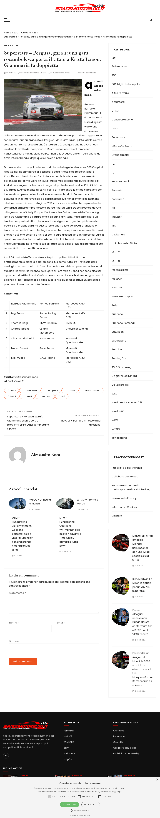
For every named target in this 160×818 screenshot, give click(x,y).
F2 (113, 164)
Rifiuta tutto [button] (90, 804)
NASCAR (117, 287)
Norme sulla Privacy (124, 498)
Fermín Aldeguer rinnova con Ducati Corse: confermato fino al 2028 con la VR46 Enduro (142, 622)
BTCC (115, 110)
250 (114, 75)
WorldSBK (118, 411)
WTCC (116, 429)
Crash (71, 390)
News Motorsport (122, 296)
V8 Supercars (120, 385)
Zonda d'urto (120, 438)
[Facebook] (6, 755)
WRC (115, 420)
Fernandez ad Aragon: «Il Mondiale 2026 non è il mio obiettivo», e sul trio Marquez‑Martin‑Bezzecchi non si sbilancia (142, 669)
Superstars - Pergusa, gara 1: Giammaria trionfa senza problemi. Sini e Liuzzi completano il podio (28, 422)
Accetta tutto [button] (70, 804)
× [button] (157, 779)
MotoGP (117, 279)
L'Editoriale (118, 234)
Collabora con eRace (125, 476)
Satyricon (118, 332)
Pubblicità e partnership (127, 468)
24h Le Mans (119, 66)
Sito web (14, 641)
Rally (115, 305)
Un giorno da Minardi (124, 376)
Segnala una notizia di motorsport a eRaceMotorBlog (131, 487)
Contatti (117, 516)
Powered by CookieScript (80, 816)
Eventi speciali (120, 155)
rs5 (63, 396)
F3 (113, 173)
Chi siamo (118, 730)
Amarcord (118, 102)
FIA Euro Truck (121, 181)
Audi (13, 390)
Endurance (118, 137)
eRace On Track (122, 146)
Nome (14, 622)
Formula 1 (117, 190)
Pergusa (47, 396)
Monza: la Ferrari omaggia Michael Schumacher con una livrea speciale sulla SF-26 (142, 548)
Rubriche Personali (123, 323)
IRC (114, 225)
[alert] (80, 797)
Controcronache (122, 119)
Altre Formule (120, 93)
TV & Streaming (121, 367)
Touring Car (11, 45)
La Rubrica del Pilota (124, 243)
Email (61, 622)
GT (113, 208)
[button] (80, 810)
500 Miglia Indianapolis (126, 84)
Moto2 (116, 252)
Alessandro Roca (61, 73)
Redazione (119, 736)
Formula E (118, 199)
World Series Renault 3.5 (127, 402)
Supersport (119, 340)
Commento (17, 593)
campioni (52, 390)
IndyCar (117, 217)
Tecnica (117, 349)
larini (13, 396)
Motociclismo (120, 270)
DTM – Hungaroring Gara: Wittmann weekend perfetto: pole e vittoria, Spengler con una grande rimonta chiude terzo (22, 534)
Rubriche (117, 314)
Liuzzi (29, 396)
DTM (114, 128)
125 (113, 58)
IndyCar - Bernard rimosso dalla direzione (81, 422)
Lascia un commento (86, 73)
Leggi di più (117, 791)
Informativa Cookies (124, 507)
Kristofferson (92, 390)
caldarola (31, 390)
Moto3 (116, 261)
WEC (115, 393)
